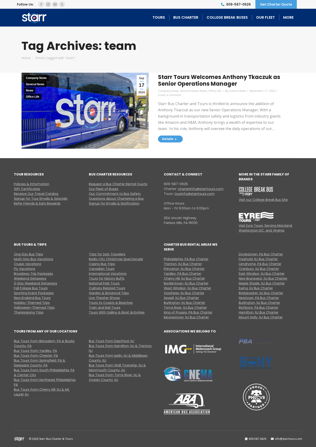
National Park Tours (104, 283)
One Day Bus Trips (28, 254)
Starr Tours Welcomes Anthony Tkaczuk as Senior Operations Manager (219, 80)
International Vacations (108, 273)
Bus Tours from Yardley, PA (35, 350)
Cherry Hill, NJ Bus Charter (184, 278)
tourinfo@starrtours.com (194, 193)
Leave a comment (169, 95)
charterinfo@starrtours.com (200, 189)
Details (167, 139)
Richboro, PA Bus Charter (258, 307)
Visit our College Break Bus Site (263, 199)
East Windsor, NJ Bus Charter (262, 273)
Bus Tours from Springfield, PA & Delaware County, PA (39, 363)
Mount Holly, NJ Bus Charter (261, 317)
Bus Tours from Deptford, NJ (111, 341)
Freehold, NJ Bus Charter (258, 259)
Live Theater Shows (104, 298)
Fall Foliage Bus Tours (31, 288)
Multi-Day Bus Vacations (33, 259)
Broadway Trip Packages (33, 273)
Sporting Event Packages (34, 293)
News (29, 90)
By (235, 91)
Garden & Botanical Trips (109, 293)
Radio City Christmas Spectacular (116, 259)
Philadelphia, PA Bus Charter (186, 259)
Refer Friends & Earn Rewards (37, 203)
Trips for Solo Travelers (107, 254)
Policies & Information (31, 184)
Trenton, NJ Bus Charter (183, 264)
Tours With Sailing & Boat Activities (117, 312)
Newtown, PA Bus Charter (259, 298)
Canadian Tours (102, 268)
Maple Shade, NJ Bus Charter (262, 283)
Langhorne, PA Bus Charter (260, 264)
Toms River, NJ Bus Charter (185, 307)
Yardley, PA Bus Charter (182, 273)
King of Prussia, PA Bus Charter (188, 312)
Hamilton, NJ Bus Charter (259, 312)
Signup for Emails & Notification (114, 203)
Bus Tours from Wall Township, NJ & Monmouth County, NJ (117, 367)
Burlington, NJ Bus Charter (184, 302)
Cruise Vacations (27, 264)
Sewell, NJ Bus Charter (181, 298)
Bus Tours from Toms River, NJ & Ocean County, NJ (115, 377)
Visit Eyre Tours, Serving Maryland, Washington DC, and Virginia (266, 228)
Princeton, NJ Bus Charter (184, 268)
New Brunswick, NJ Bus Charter (263, 278)
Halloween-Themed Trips (34, 307)
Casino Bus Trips (102, 264)
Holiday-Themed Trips (32, 302)
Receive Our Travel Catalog (36, 193)
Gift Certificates (27, 189)
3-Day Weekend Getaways (35, 283)
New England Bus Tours (32, 298)
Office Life (32, 96)
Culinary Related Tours (107, 288)
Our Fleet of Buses (103, 189)
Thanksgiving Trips (28, 312)
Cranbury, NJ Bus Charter (259, 268)
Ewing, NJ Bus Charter (256, 288)
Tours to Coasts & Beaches (111, 302)
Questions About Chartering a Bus (116, 198)
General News (35, 84)
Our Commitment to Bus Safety (115, 193)
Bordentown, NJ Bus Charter (186, 283)
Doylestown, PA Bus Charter (261, 254)
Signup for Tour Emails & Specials (40, 198)
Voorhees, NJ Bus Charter (184, 293)
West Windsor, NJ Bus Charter (187, 288)
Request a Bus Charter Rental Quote (118, 184)
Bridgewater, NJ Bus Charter (261, 293)
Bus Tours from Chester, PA (36, 355)
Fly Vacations (24, 268)
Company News (36, 78)
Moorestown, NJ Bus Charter (186, 317)
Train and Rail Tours (104, 307)
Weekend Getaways (30, 278)
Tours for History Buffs (106, 278)
